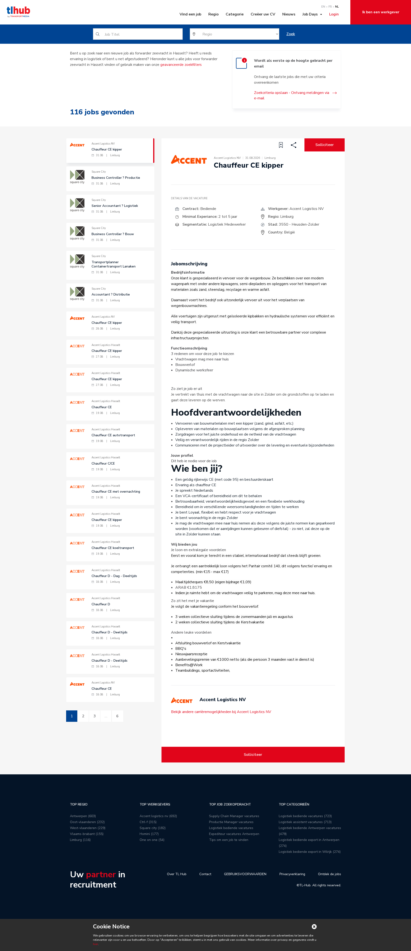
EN (323, 7)
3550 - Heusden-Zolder (299, 224)
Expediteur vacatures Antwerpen (234, 834)
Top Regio (79, 804)
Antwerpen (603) (83, 816)
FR (330, 7)
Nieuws (288, 14)
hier (95, 944)
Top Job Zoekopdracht (230, 804)
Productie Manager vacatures (231, 822)
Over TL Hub (176, 874)
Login (334, 14)
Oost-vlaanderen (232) (87, 822)
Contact (205, 874)
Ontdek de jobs (329, 874)
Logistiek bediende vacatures (231, 828)
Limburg (287, 216)
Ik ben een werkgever (380, 12)
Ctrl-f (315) (148, 822)
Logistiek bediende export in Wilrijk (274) (310, 851)
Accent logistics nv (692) (158, 816)
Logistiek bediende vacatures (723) (305, 816)
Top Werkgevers (155, 804)
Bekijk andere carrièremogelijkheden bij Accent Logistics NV (221, 711)
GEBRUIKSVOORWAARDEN (245, 874)
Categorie (235, 14)
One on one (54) (152, 840)
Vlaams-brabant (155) (86, 834)
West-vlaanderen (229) (87, 828)
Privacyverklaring (292, 874)
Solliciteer (324, 144)
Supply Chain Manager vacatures (234, 816)
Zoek (290, 34)
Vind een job (190, 14)
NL (337, 7)
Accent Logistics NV (306, 208)
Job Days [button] (311, 14)
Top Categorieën (294, 804)
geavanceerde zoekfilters (181, 64)
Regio (213, 14)
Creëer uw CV (263, 14)
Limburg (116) (80, 840)
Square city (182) (153, 828)
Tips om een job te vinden (228, 840)
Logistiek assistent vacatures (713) (305, 822)
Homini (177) (149, 834)
